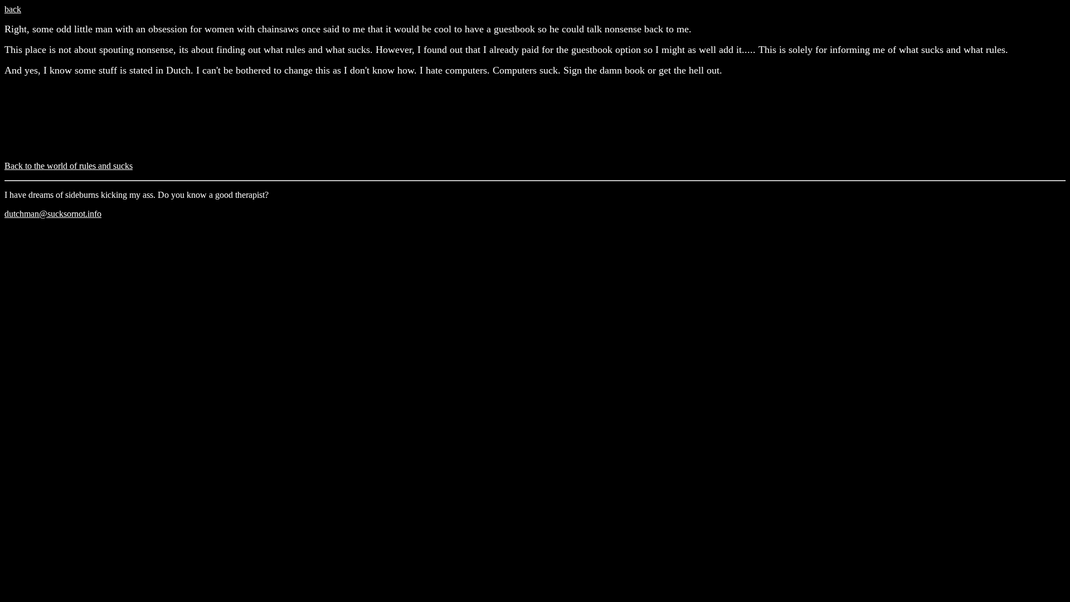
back (12, 9)
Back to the (68, 166)
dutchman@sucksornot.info (52, 214)
